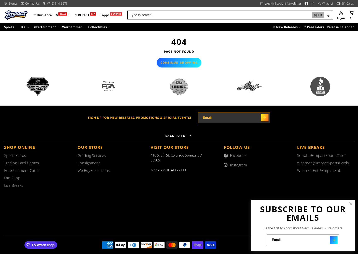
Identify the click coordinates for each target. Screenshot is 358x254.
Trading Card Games (21, 162)
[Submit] (333, 240)
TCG (23, 27)
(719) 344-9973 (57, 3)
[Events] (10, 3)
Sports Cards (15, 155)
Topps (110, 15)
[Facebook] (306, 3)
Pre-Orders (315, 27)
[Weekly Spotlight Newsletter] (280, 3)
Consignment (88, 162)
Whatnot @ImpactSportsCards (323, 162)
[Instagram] (312, 3)
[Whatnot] (325, 3)
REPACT (86, 15)
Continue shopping (179, 62)
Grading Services (91, 155)
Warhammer (72, 27)
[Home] (16, 15)
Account (341, 14)
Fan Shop (12, 177)
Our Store (44, 15)
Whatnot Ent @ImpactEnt (318, 170)
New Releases (287, 27)
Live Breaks (13, 185)
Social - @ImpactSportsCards (321, 155)
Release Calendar (340, 27)
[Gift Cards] (345, 3)
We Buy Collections (93, 170)
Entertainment (44, 27)
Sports (9, 27)
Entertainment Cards (21, 170)
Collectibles (97, 27)
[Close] (350, 203)
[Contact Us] (30, 3)
